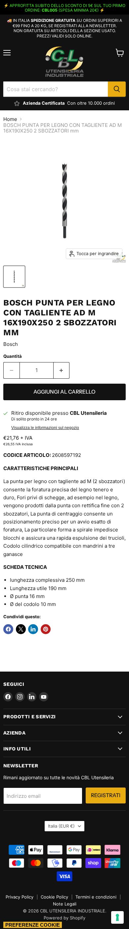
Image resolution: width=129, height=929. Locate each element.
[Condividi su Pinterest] (46, 629)
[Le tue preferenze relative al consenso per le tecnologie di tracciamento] (117, 917)
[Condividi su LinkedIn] (33, 629)
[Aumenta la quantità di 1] (62, 370)
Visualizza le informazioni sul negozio (45, 427)
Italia (61, 826)
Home (10, 119)
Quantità (12, 356)
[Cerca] (117, 89)
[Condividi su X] (21, 629)
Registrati (105, 795)
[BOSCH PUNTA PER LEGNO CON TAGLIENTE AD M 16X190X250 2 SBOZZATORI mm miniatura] (14, 276)
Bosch (10, 344)
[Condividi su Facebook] (8, 629)
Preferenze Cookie (32, 925)
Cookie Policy (54, 897)
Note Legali (64, 903)
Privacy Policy (19, 897)
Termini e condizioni (95, 897)
